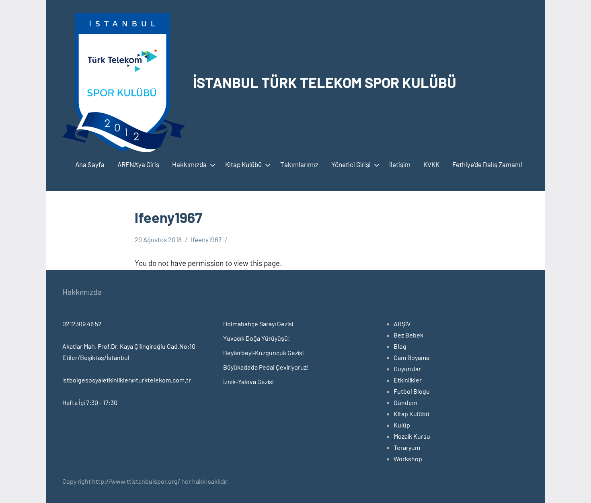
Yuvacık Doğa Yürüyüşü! (256, 338)
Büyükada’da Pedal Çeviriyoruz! (266, 367)
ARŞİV (402, 323)
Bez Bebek (408, 335)
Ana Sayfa (90, 164)
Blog (400, 346)
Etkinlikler (408, 380)
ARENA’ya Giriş (138, 164)
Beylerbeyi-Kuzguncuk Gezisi (263, 352)
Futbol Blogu (412, 391)
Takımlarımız (299, 164)
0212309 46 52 (82, 323)
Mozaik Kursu (412, 436)
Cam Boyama (411, 357)
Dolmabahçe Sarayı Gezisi (258, 323)
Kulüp (402, 425)
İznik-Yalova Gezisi (248, 381)
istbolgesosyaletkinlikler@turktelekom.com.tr (126, 380)
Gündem (405, 402)
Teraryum (407, 447)
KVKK (431, 164)
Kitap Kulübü (243, 164)
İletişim (399, 164)
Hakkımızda (189, 164)
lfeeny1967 (206, 239)
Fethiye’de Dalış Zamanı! (487, 164)
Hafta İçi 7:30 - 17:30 (89, 402)
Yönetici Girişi (351, 164)
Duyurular (407, 368)
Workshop (408, 458)
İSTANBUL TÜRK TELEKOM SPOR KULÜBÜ (324, 82)
